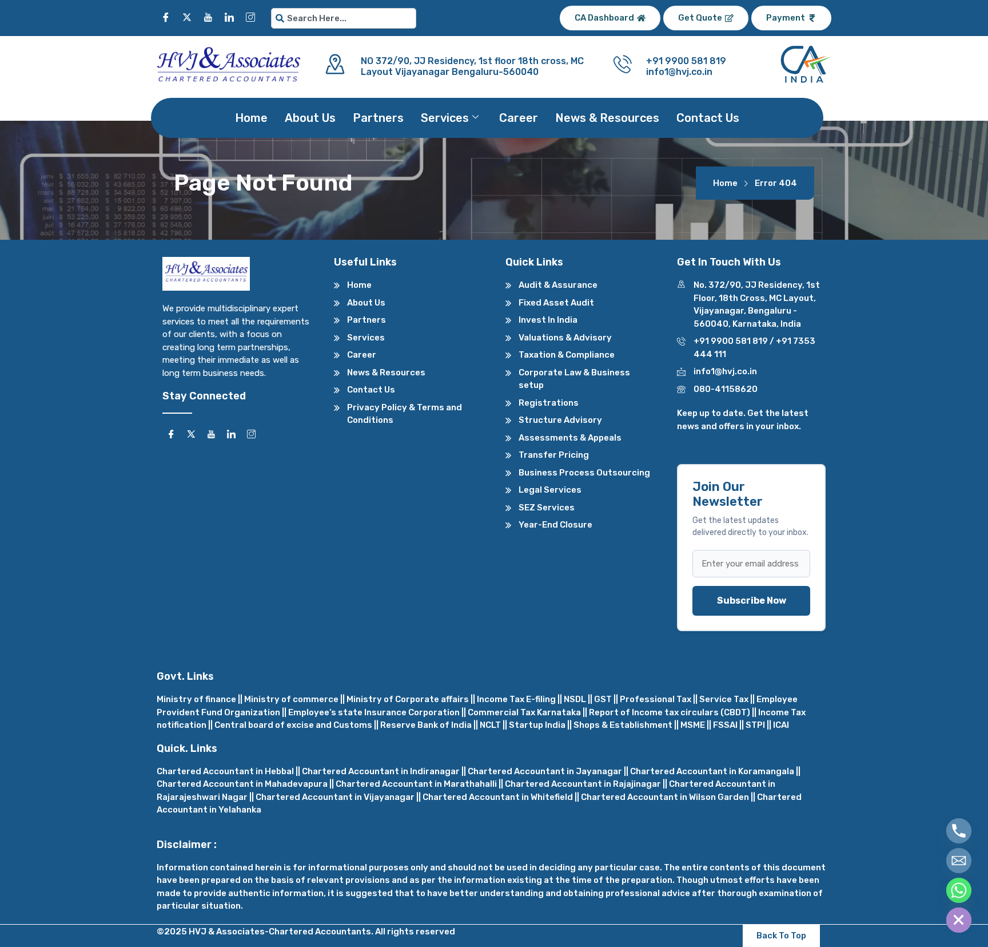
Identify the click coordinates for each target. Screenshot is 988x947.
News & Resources (607, 118)
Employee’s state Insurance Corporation (374, 712)
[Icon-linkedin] (229, 17)
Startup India (537, 725)
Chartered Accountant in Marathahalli (416, 784)
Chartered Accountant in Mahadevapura (242, 784)
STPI (755, 725)
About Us (310, 118)
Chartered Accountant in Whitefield (498, 797)
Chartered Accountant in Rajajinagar (583, 784)
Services (445, 118)
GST (603, 699)
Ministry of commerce (291, 699)
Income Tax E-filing (516, 699)
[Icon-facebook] (166, 17)
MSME (692, 725)
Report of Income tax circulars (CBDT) (669, 712)
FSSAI (725, 725)
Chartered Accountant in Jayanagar (545, 771)
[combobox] (343, 18)
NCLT (490, 725)
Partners (378, 118)
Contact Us (707, 118)
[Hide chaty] (958, 920)
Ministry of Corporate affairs (407, 699)
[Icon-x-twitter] (191, 433)
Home (251, 118)
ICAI (781, 725)
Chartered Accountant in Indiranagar (381, 771)
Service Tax (723, 699)
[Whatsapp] (958, 890)
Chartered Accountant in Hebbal (225, 771)
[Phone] (958, 830)
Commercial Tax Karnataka (524, 712)
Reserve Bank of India (426, 725)
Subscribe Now (751, 600)
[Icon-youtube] (208, 17)
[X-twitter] (187, 17)
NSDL (575, 699)
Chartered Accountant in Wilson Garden (665, 797)
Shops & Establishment (622, 725)
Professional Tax (655, 699)
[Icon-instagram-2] (250, 17)
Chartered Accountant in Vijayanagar (335, 797)
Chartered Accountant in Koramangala (712, 771)
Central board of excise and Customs (293, 725)
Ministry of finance (196, 699)
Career (518, 118)
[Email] (958, 860)
